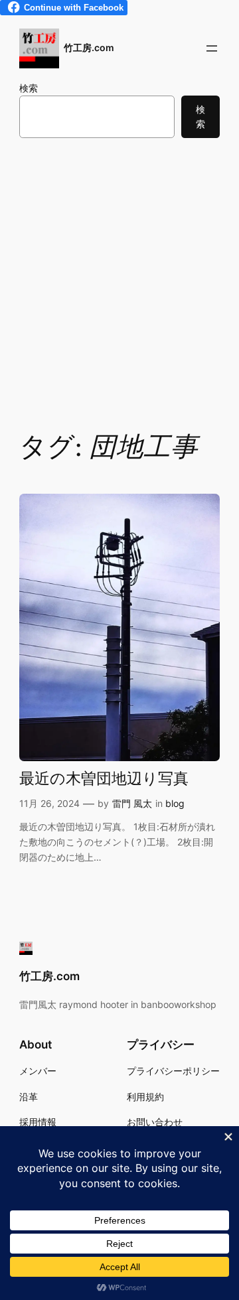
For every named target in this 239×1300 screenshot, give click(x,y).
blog (175, 803)
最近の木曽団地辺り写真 (104, 779)
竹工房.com (89, 47)
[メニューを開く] (212, 48)
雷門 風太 (132, 803)
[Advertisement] (119, 283)
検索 (28, 88)
